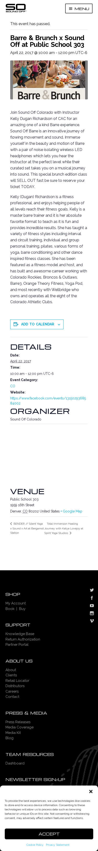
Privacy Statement (57, 844)
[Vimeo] (91, 621)
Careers (12, 691)
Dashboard (14, 763)
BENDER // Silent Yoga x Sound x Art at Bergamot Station (27, 528)
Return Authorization (22, 639)
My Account (15, 603)
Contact (12, 697)
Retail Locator (17, 681)
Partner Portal (17, 644)
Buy (22, 609)
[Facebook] (91, 598)
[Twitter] (91, 590)
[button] (90, 791)
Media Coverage (19, 727)
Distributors (14, 686)
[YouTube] (91, 606)
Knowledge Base (19, 634)
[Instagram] (91, 614)
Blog (9, 738)
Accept (49, 833)
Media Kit (13, 733)
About (10, 670)
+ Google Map (71, 511)
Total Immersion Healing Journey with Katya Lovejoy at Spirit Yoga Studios (63, 528)
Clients (11, 675)
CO (12, 386)
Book (10, 609)
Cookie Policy (35, 844)
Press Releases (17, 722)
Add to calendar (37, 324)
